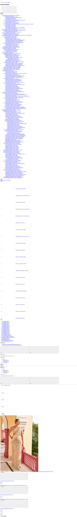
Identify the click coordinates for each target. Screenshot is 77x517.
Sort (1, 357)
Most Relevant (5, 370)
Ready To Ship (8, 2)
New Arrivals (5, 362)
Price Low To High (6, 360)
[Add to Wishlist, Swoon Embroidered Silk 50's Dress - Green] (14, 490)
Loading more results (3, 516)
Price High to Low (6, 361)
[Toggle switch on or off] (0, 2)
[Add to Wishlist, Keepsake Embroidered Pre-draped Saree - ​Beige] (14, 476)
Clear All (2, 364)
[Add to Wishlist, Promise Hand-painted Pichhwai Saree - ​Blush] (14, 503)
